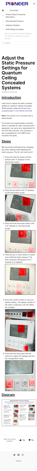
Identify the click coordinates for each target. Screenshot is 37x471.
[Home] (3, 10)
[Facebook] (18, 455)
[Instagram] (22, 455)
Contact (18, 461)
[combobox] (18, 43)
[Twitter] (14, 455)
